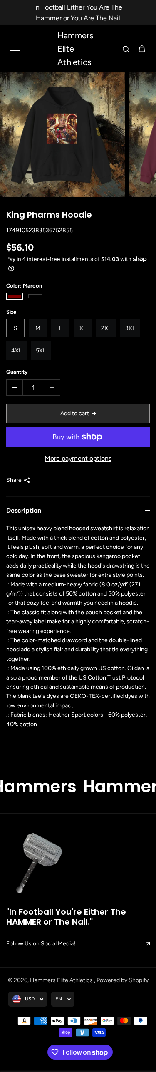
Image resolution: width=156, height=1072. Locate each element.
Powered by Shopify (123, 980)
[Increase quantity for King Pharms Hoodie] (52, 387)
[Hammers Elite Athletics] (40, 865)
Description (23, 510)
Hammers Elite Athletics (62, 980)
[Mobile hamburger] (15, 49)
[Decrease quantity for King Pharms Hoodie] (14, 387)
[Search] (126, 49)
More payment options (78, 458)
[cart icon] (142, 49)
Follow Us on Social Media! (40, 943)
